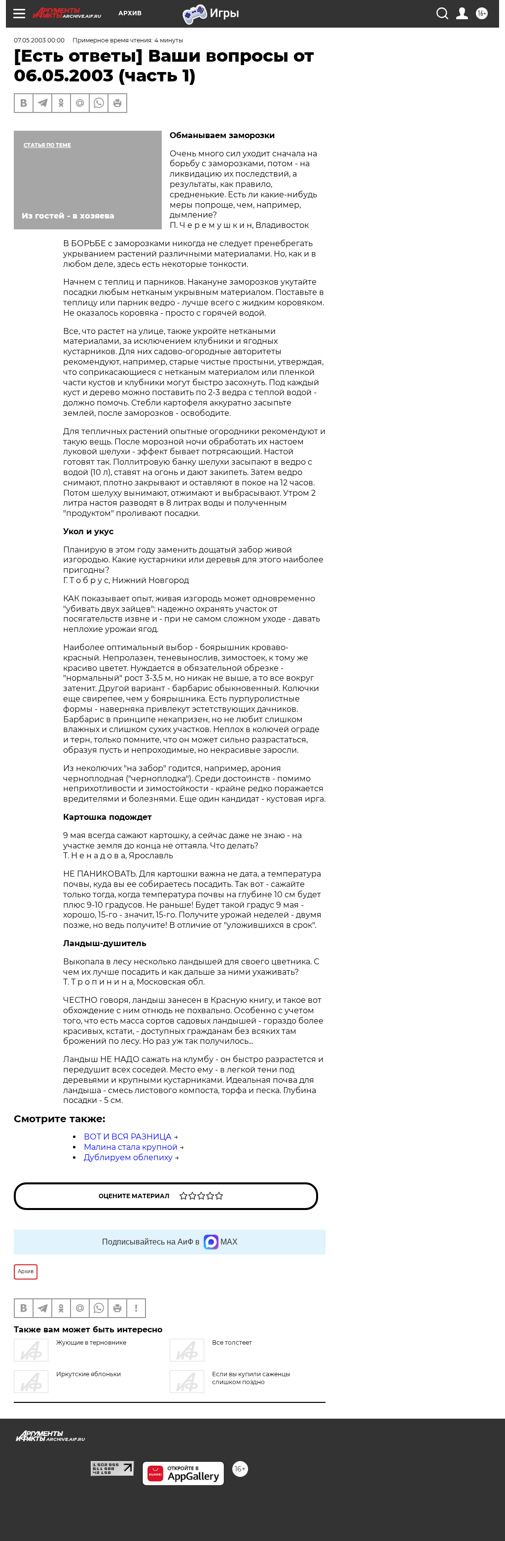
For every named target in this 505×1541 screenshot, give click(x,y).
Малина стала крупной (131, 1147)
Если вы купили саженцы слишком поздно (251, 1378)
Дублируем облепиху (128, 1157)
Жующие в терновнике (91, 1342)
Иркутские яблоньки (88, 1374)
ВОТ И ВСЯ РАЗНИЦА (128, 1136)
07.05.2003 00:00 (39, 40)
